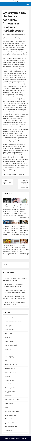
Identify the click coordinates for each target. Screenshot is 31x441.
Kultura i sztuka (9, 380)
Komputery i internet (11, 364)
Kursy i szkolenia (10, 384)
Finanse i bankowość (11, 345)
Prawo (7, 407)
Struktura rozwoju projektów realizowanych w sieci (7, 230)
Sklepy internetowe (11, 415)
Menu (27, 4)
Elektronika (8, 333)
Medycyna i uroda (10, 392)
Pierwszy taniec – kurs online (7, 182)
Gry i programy (9, 357)
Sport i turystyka (10, 423)
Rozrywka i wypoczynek (12, 411)
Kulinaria (7, 376)
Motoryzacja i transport (12, 399)
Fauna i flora (8, 337)
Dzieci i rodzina (9, 329)
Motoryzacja (8, 396)
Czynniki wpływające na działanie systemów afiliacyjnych (24, 230)
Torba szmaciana (18, 174)
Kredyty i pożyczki (10, 372)
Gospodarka (8, 353)
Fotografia (8, 349)
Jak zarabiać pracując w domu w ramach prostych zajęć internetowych (24, 211)
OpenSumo (24, 438)
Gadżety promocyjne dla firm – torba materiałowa (24, 184)
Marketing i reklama (11, 388)
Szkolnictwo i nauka (11, 427)
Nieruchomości (9, 403)
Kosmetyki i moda (10, 368)
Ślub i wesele (8, 419)
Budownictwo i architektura (13, 322)
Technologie (8, 430)
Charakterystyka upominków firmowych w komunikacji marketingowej (8, 249)
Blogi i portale (9, 318)
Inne (6, 361)
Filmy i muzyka (9, 341)
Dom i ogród (8, 326)
